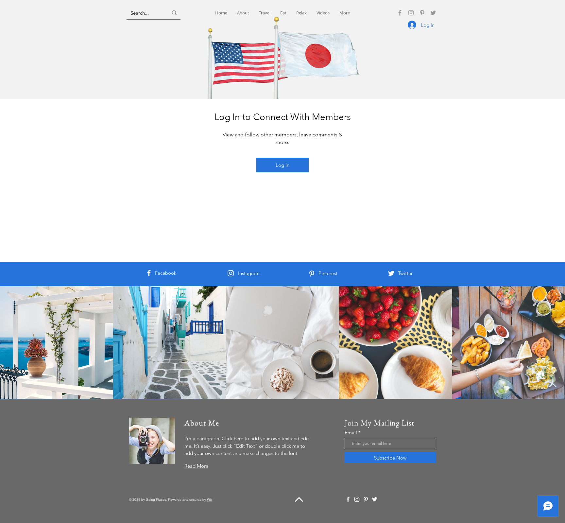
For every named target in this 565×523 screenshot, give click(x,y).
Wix (209, 499)
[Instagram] (411, 12)
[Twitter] (433, 12)
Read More (196, 466)
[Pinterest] (422, 12)
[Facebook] (399, 12)
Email (351, 432)
